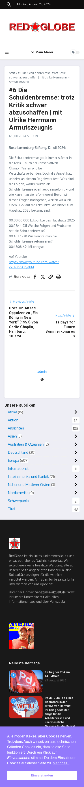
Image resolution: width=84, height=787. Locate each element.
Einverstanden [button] (42, 775)
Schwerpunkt (18, 501)
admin (42, 371)
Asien (12, 436)
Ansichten (16, 428)
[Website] (42, 380)
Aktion (13, 420)
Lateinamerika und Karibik (28, 476)
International (18, 468)
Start (12, 73)
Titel (11, 509)
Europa (13, 460)
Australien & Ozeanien (26, 444)
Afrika (12, 412)
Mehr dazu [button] (61, 763)
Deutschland (18, 452)
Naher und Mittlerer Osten (29, 484)
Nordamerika (18, 492)
